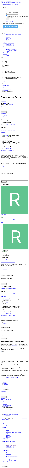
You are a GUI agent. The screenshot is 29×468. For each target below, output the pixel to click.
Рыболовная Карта (10, 45)
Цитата (5, 166)
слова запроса (9, 71)
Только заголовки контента (11, 78)
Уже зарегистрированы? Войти (10, 4)
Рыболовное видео (10, 35)
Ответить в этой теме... (6, 359)
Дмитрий (6, 103)
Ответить (5, 115)
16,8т (7, 138)
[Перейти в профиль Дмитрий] (3, 101)
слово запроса (10, 72)
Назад (7, 430)
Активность (6, 46)
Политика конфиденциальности (10, 414)
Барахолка (11, 104)
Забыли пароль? (9, 21)
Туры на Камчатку (7, 52)
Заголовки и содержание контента (13, 77)
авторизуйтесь (15, 345)
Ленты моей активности (11, 49)
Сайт (4, 33)
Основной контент (13, 50)
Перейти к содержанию (6, 1)
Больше (7, 40)
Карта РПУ (5, 41)
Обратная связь (6, 415)
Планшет (5, 383)
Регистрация (6, 28)
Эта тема (7, 65)
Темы (6, 62)
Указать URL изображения (12, 377)
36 (6, 252)
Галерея (8, 37)
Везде (6, 61)
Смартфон (5, 384)
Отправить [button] (6, 389)
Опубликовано (8, 130)
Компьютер (5, 382)
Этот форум (7, 64)
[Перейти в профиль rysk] (14, 213)
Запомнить (8, 16)
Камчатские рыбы (10, 44)
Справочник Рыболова (8, 43)
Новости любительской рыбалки (13, 34)
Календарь (8, 38)
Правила (8, 39)
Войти (7, 19)
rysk (2, 222)
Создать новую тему (8, 116)
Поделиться (3, 106)
